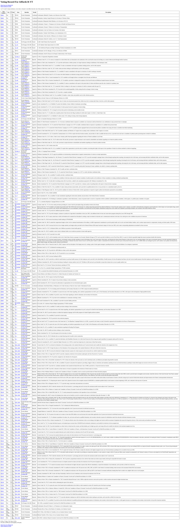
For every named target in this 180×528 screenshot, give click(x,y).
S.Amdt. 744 (24, 435)
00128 (2, 392)
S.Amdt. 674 (24, 357)
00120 (2, 368)
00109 (2, 336)
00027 (2, 92)
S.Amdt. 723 (24, 393)
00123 (2, 377)
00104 (2, 321)
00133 (2, 408)
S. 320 (16, 47)
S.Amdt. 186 (24, 220)
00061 (2, 192)
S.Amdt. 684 (24, 399)
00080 (2, 250)
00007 (2, 33)
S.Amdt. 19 (24, 107)
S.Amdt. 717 (24, 384)
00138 (2, 423)
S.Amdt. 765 (24, 447)
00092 (2, 285)
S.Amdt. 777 (24, 497)
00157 (2, 479)
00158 (2, 482)
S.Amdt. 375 (24, 292)
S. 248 (16, 41)
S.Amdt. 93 (26, 92)
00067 (2, 210)
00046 (2, 148)
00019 (2, 68)
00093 (2, 288)
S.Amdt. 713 (24, 381)
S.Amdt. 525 (24, 333)
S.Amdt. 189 (24, 226)
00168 (2, 512)
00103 (2, 318)
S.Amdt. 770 (24, 462)
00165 (2, 503)
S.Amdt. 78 (26, 89)
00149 (2, 455)
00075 (2, 234)
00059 (2, 186)
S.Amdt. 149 (27, 169)
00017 (2, 62)
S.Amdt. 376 (24, 316)
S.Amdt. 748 (24, 459)
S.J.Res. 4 (17, 151)
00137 (2, 420)
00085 (2, 265)
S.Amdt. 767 (24, 453)
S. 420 (16, 59)
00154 (2, 470)
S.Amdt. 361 (24, 280)
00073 (2, 228)
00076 (2, 237)
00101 (2, 312)
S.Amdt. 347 (24, 248)
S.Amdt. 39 (26, 75)
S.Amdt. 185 (24, 217)
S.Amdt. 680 (24, 396)
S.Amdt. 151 (27, 172)
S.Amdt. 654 (24, 345)
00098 (2, 303)
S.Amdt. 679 (24, 360)
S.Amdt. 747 (24, 438)
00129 (2, 395)
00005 (2, 27)
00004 (2, 24)
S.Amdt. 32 (24, 81)
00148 (2, 452)
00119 (2, 365)
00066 (2, 207)
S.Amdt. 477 (24, 322)
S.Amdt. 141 (27, 149)
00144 (2, 441)
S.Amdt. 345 (24, 234)
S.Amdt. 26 (26, 69)
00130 (2, 398)
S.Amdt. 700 (24, 471)
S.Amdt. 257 (24, 241)
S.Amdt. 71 (24, 113)
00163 (2, 497)
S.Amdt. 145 (24, 155)
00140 (2, 429)
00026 (2, 89)
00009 (2, 39)
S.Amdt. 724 (24, 406)
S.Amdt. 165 (24, 199)
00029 (2, 98)
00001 (2, 15)
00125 (2, 383)
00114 (2, 351)
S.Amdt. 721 (24, 423)
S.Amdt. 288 (24, 245)
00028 (2, 95)
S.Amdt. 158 (27, 190)
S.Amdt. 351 (24, 265)
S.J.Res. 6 (17, 56)
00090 (2, 279)
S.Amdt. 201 (24, 253)
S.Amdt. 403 (24, 307)
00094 (2, 291)
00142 (2, 435)
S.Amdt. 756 (24, 450)
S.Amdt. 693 (24, 426)
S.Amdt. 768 (24, 456)
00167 (2, 509)
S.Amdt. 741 (24, 486)
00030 (2, 101)
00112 (2, 345)
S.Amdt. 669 (24, 351)
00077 (2, 240)
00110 (2, 339)
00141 (2, 432)
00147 (2, 449)
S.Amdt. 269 (24, 262)
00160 (2, 488)
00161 (2, 491)
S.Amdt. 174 (24, 211)
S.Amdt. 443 (24, 342)
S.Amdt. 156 (27, 187)
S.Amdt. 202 (24, 237)
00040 (2, 130)
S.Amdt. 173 (24, 205)
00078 (2, 244)
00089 (2, 277)
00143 (2, 438)
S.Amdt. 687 (24, 366)
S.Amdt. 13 (26, 63)
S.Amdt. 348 (24, 256)
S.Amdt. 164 (24, 196)
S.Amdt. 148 (24, 166)
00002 (2, 18)
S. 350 (16, 271)
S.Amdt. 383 (24, 295)
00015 (2, 56)
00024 (2, 83)
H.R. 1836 (17, 345)
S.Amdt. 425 (24, 327)
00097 (2, 300)
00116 (2, 356)
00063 (2, 198)
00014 (2, 53)
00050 (2, 160)
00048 (2, 154)
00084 (2, 262)
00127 (2, 389)
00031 (2, 104)
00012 (2, 47)
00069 (2, 216)
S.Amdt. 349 (24, 259)
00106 (2, 327)
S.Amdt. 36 (26, 95)
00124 (2, 380)
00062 (2, 195)
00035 (2, 115)
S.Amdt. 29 (24, 78)
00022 (2, 77)
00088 (2, 274)
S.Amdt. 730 (24, 480)
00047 (2, 151)
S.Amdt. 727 (24, 420)
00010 (2, 41)
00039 (2, 127)
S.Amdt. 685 (24, 363)
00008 (2, 36)
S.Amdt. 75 (26, 87)
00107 (2, 330)
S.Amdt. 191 (24, 229)
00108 (2, 333)
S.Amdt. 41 (24, 104)
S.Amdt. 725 (24, 409)
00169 (2, 515)
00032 (2, 107)
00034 (2, 113)
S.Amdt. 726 (24, 415)
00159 (2, 485)
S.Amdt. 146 (27, 158)
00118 (2, 362)
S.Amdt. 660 (24, 387)
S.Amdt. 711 (24, 418)
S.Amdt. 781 (24, 483)
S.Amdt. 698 (24, 474)
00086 (2, 268)
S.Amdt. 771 (24, 465)
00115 (2, 353)
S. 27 (16, 121)
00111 (2, 342)
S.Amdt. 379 (24, 298)
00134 (2, 411)
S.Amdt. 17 (26, 66)
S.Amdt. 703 (24, 375)
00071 (2, 222)
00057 (2, 181)
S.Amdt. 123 (24, 137)
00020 (2, 71)
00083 (2, 259)
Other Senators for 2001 (6, 6)
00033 (2, 110)
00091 (2, 282)
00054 (2, 172)
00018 (2, 65)
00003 (2, 21)
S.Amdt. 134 (27, 140)
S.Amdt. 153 (24, 178)
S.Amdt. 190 (24, 232)
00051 (2, 163)
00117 (2, 359)
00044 (2, 142)
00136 (2, 417)
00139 (2, 426)
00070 (2, 219)
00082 (2, 256)
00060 (2, 189)
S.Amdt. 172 (24, 208)
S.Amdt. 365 (24, 283)
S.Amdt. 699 (24, 468)
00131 (2, 402)
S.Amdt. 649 (24, 330)
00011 (2, 44)
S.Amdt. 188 (24, 223)
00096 (2, 297)
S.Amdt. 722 (24, 441)
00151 (2, 461)
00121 (2, 371)
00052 (2, 166)
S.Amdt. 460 (24, 313)
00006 (2, 30)
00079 (2, 247)
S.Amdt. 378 (24, 319)
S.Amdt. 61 (24, 193)
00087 (2, 271)
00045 (2, 145)
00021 (2, 74)
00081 (2, 253)
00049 (2, 157)
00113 (2, 348)
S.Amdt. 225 (24, 251)
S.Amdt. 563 (24, 325)
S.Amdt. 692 (24, 372)
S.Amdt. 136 (27, 143)
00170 (2, 517)
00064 (2, 201)
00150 (2, 458)
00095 (2, 294)
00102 (2, 315)
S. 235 (16, 44)
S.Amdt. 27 (26, 72)
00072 (2, 225)
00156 (2, 476)
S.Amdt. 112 (27, 122)
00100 (2, 309)
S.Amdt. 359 (24, 277)
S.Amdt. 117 (24, 128)
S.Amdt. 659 (24, 348)
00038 (2, 124)
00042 (2, 136)
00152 (2, 464)
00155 (2, 473)
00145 (2, 444)
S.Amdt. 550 (24, 336)
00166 (2, 506)
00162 (2, 494)
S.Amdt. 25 (26, 84)
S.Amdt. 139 (24, 146)
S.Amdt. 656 (24, 354)
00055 (2, 175)
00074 (2, 231)
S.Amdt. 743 (24, 432)
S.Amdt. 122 (24, 134)
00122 (2, 374)
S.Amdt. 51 (24, 116)
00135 (2, 414)
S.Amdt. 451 (24, 310)
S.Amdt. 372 (24, 289)
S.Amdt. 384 (24, 301)
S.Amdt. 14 (24, 60)
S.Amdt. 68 (26, 101)
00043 (2, 139)
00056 (2, 178)
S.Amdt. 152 (24, 181)
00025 (2, 86)
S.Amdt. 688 (24, 369)
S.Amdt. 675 (24, 500)
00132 (2, 405)
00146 (2, 446)
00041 (2, 133)
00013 (2, 50)
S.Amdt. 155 (24, 184)
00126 (2, 386)
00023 (2, 80)
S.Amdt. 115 (24, 125)
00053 (2, 169)
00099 (2, 306)
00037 (2, 121)
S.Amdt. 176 (24, 214)
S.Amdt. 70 (24, 110)
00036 (2, 118)
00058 (2, 184)
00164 (2, 500)
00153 (2, 467)
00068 (2, 213)
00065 (2, 204)
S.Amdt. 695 (24, 378)
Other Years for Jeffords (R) (7, 5)
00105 (2, 324)
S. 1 (16, 274)
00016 (2, 59)
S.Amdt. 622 (24, 339)
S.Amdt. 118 (27, 131)
